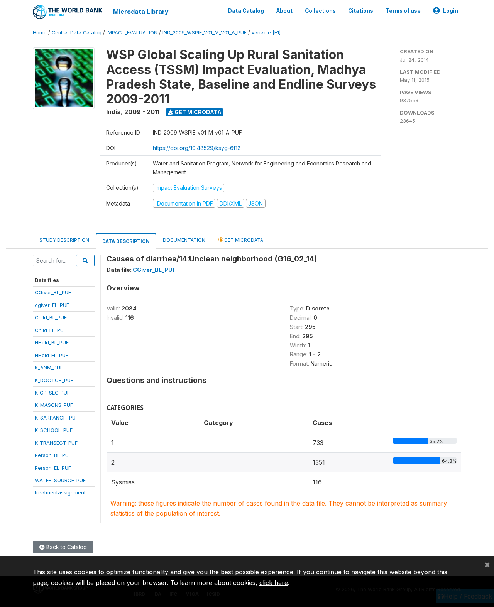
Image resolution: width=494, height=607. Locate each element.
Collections (320, 11)
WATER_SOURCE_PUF (60, 480)
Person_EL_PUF (53, 468)
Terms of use (403, 11)
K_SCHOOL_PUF (54, 430)
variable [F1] (266, 32)
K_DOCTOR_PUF (54, 380)
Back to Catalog (66, 547)
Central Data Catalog (77, 32)
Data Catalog (246, 11)
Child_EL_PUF (50, 330)
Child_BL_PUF (51, 317)
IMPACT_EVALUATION (132, 32)
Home (40, 32)
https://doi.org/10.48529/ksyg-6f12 (196, 148)
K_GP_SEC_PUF (52, 392)
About (284, 11)
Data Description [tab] (126, 241)
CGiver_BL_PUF (53, 292)
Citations (360, 11)
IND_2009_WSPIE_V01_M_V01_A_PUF (204, 32)
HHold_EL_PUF (51, 355)
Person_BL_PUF (53, 455)
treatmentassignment (60, 492)
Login (450, 11)
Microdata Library (141, 11)
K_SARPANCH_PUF (56, 418)
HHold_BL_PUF (52, 342)
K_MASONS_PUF (54, 405)
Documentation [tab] (184, 240)
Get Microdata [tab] (243, 240)
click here (273, 583)
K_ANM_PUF (49, 367)
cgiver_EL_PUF (52, 305)
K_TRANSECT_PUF (56, 443)
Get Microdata (197, 112)
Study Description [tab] (64, 240)
